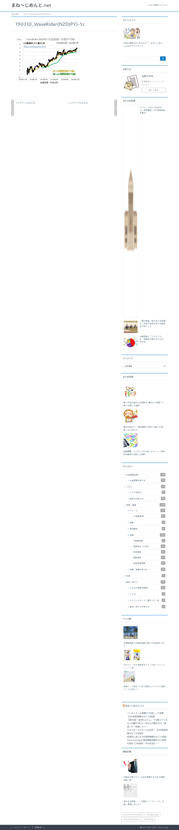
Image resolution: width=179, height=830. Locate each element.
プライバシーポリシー (21, 827)
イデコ (147, 594)
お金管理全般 (145, 474)
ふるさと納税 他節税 (147, 587)
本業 (145, 575)
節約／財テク (145, 582)
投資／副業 (145, 505)
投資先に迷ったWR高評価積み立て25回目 (147, 736)
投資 (147, 535)
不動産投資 (148, 540)
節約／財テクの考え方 (147, 606)
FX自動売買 (148, 516)
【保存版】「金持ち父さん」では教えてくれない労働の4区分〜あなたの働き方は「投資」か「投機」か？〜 (147, 723)
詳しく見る (153, 90)
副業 (147, 522)
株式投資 (148, 552)
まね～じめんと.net (31, 6)
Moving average (153, 815)
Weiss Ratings (149, 819)
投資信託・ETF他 (148, 546)
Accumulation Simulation (132, 815)
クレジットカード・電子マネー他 (147, 600)
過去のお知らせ (147, 498)
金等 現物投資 (148, 563)
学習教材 (147, 528)
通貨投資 (148, 557)
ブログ (145, 486)
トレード (147, 510)
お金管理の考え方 (147, 480)
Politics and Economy (131, 819)
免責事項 (38, 827)
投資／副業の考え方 (147, 569)
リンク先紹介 (147, 492)
